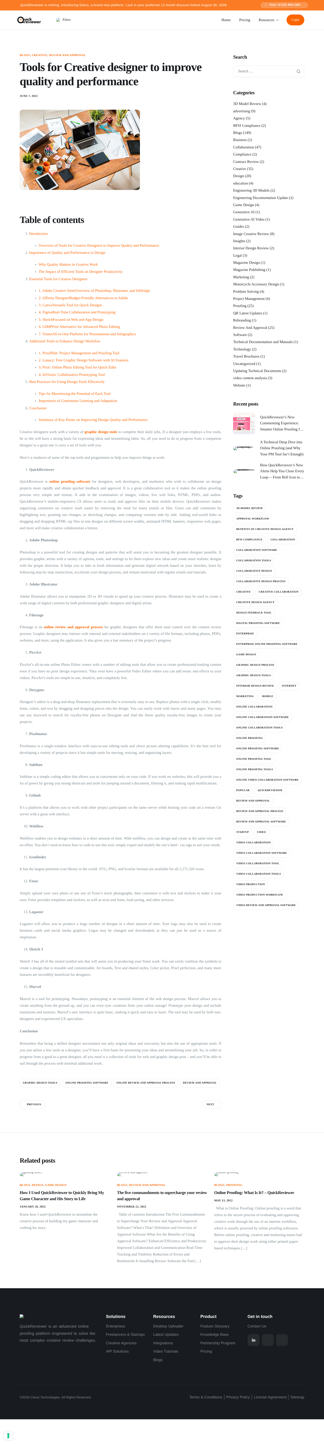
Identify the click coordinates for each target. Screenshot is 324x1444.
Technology (242, 349)
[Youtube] (282, 1340)
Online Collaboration (254, 706)
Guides (238, 227)
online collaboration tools (259, 727)
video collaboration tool (257, 863)
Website (239, 385)
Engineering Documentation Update (260, 198)
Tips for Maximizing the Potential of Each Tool (75, 394)
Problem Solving (246, 292)
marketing (245, 696)
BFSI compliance (249, 539)
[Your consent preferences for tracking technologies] (8, 1435)
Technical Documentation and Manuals (263, 342)
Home (226, 20)
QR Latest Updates (247, 313)
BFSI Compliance (246, 126)
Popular (243, 790)
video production (250, 884)
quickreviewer (270, 790)
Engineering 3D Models (251, 191)
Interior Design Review (251, 248)
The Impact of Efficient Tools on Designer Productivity (81, 272)
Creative (39, 55)
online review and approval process (73, 627)
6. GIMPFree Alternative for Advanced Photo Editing (79, 327)
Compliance (242, 155)
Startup (242, 832)
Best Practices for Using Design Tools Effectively (67, 382)
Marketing (241, 277)
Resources (266, 20)
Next (210, 1104)
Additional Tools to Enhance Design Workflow (65, 341)
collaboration (282, 539)
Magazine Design (246, 263)
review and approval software (261, 821)
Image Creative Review (251, 234)
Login (295, 20)
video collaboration (253, 842)
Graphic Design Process (255, 665)
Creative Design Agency (255, 602)
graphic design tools (100, 432)
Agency (239, 119)
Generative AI (244, 212)
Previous (34, 1104)
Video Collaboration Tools (258, 874)
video (261, 832)
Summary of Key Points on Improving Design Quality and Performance (93, 420)
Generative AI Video (248, 219)
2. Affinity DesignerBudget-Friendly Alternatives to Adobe (83, 298)
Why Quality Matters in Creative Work (68, 265)
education (240, 183)
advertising (241, 111)
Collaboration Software (256, 550)
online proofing (249, 738)
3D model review (249, 508)
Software (240, 335)
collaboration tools (253, 560)
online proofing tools (254, 769)
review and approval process (259, 811)
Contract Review (246, 162)
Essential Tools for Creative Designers (58, 279)
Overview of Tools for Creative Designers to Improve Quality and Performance (99, 246)
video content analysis (250, 378)
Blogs (25, 55)
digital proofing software (258, 623)
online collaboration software (262, 717)
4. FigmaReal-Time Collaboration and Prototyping (77, 312)
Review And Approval (67, 55)
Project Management (249, 299)
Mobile (267, 696)
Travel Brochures (246, 356)
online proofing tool (253, 759)
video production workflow (259, 894)
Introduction (38, 234)
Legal (237, 256)
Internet (289, 685)
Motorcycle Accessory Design (256, 285)
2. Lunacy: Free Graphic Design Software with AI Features (83, 360)
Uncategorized (244, 364)
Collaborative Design (254, 571)
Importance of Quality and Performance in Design (67, 253)
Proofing (239, 306)
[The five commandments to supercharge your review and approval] (132, 1174)
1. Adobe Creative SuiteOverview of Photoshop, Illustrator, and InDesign (94, 291)
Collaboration (243, 147)
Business (240, 140)
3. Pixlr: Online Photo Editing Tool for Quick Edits (77, 367)
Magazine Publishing (249, 270)
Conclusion (37, 408)
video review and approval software (266, 905)
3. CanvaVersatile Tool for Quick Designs (70, 305)
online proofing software (69, 482)
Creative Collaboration (279, 591)
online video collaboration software (267, 780)
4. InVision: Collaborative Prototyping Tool (72, 375)
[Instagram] (268, 1340)
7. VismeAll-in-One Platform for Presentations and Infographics (87, 334)
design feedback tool (254, 612)
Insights (239, 241)
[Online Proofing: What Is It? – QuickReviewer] (226, 1174)
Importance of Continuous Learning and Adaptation (78, 401)
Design (238, 176)
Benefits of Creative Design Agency (265, 529)
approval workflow (252, 518)
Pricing (244, 20)
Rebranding (242, 321)
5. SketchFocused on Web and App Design (71, 320)
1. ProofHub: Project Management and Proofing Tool (79, 353)
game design (246, 654)
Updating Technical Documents (257, 371)
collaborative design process (261, 581)
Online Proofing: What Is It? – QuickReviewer (254, 1192)
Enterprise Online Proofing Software (266, 644)
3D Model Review (247, 104)
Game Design (243, 205)
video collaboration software (261, 853)
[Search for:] (268, 72)
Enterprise (245, 633)
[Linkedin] (253, 1340)
